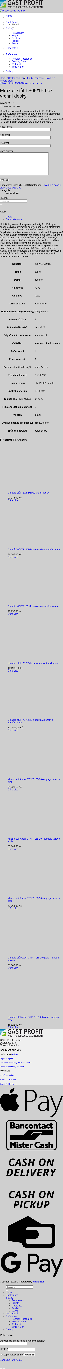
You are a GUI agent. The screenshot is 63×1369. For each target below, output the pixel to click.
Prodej (15, 41)
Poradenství (18, 33)
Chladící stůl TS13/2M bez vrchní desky (28, 492)
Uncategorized (13, 187)
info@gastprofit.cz (8, 1075)
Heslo (4, 1349)
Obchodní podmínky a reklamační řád (16, 1062)
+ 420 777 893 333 (8, 1080)
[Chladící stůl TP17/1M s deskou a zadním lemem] (26, 601)
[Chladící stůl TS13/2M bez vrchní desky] (26, 487)
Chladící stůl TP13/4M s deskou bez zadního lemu (34, 549)
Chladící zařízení (34, 78)
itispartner (38, 1281)
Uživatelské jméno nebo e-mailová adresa (22, 1341)
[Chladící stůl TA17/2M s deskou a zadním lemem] (26, 658)
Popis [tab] (9, 216)
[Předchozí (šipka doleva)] (1, 1368)
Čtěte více (13, 500)
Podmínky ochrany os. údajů (12, 1067)
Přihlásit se (29, 1355)
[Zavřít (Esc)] (10, 1365)
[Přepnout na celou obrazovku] (4, 1365)
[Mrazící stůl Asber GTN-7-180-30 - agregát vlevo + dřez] (26, 893)
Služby (9, 28)
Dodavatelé (12, 48)
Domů (3, 78)
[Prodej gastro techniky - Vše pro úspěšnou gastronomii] (21, 9)
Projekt (15, 35)
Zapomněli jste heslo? (11, 1360)
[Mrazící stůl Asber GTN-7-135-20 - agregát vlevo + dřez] (26, 774)
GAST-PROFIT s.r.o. (9, 1084)
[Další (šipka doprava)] (4, 1368)
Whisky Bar (18, 66)
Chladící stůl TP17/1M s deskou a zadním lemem (33, 606)
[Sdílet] (7, 1365)
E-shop (9, 71)
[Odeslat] (1, 204)
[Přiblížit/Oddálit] (1, 1365)
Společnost (12, 22)
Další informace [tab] (14, 219)
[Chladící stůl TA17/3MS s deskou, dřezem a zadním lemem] (26, 715)
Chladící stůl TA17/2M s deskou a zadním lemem (33, 663)
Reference (11, 54)
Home (9, 16)
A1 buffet (16, 64)
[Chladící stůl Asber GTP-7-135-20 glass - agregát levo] (26, 1012)
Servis (15, 43)
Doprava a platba (7, 1058)
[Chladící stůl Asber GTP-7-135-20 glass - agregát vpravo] (26, 952)
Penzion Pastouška (22, 59)
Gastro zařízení (16, 78)
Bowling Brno (19, 61)
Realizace (17, 38)
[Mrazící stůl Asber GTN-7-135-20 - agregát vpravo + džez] (26, 834)
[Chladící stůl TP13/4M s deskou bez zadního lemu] (26, 544)
